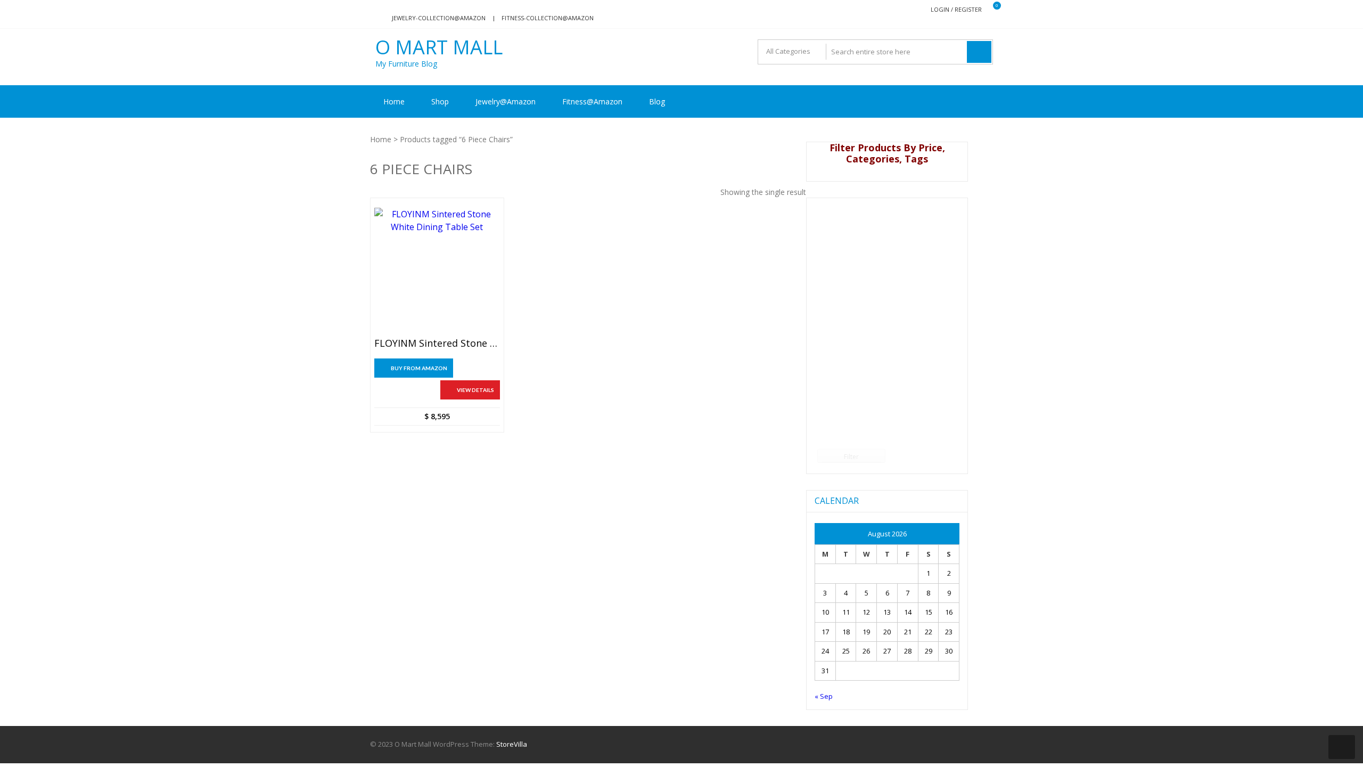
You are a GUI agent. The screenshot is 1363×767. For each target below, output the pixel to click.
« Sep (824, 696)
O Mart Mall (439, 47)
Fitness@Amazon (592, 101)
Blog (657, 101)
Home (394, 101)
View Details (475, 390)
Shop (440, 101)
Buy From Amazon (419, 368)
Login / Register (956, 9)
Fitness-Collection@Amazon (548, 18)
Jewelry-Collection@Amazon (439, 18)
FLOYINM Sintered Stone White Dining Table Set (437, 343)
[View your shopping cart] (990, 10)
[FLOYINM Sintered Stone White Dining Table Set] (437, 270)
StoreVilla (511, 744)
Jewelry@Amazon (505, 101)
